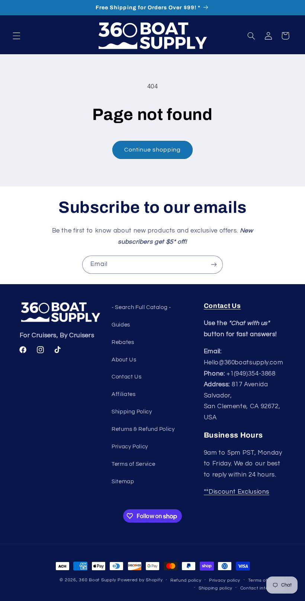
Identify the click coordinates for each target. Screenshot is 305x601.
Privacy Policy (130, 446)
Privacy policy (224, 580)
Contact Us (126, 377)
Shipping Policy (132, 412)
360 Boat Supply (97, 580)
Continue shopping (152, 150)
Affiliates (123, 394)
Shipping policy (215, 588)
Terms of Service (133, 464)
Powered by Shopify (140, 580)
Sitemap (123, 481)
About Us (124, 360)
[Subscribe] (213, 265)
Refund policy (186, 580)
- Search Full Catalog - (141, 307)
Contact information (263, 588)
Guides (121, 325)
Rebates (123, 342)
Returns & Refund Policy (143, 429)
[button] (16, 35)
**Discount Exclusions (236, 491)
